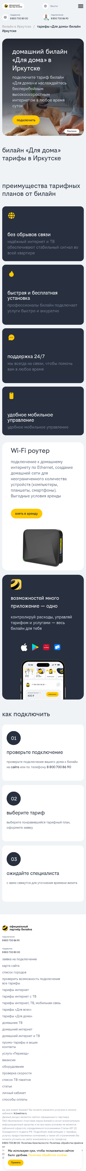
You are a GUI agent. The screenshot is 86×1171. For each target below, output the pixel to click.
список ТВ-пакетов (16, 1080)
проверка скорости (17, 1073)
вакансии (8, 1060)
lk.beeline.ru (20, 1113)
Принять (16, 1162)
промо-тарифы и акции (19, 1042)
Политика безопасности (35, 1143)
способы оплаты (14, 1099)
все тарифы (11, 983)
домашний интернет (17, 1029)
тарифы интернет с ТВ (19, 996)
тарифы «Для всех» (16, 1009)
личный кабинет (14, 1093)
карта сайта (10, 966)
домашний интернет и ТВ (21, 1036)
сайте (15, 767)
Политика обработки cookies (47, 1155)
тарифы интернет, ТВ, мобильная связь (31, 1003)
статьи (7, 1086)
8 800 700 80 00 (19, 18)
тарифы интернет (15, 990)
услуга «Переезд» (15, 1053)
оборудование (13, 1066)
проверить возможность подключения (31, 979)
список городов (14, 972)
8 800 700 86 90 (59, 18)
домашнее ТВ (12, 1023)
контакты (9, 1047)
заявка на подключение (19, 959)
